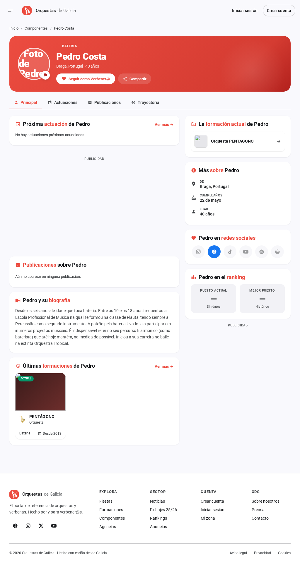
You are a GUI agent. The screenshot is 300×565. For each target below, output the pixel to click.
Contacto (260, 518)
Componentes (36, 28)
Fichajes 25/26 (163, 509)
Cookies (284, 553)
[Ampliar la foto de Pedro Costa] (34, 64)
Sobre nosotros (265, 501)
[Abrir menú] (10, 10)
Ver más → (164, 124)
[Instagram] (28, 526)
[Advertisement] (94, 204)
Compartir (137, 79)
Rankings (158, 518)
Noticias (157, 501)
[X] (41, 526)
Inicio (13, 28)
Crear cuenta (279, 10)
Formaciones (111, 509)
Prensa (258, 509)
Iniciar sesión (244, 10)
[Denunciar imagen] (45, 75)
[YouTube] (54, 526)
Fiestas (105, 501)
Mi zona (208, 518)
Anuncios (158, 526)
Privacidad (262, 553)
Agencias (107, 526)
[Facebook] (214, 251)
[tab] (25, 102)
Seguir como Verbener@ (89, 79)
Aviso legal (238, 553)
